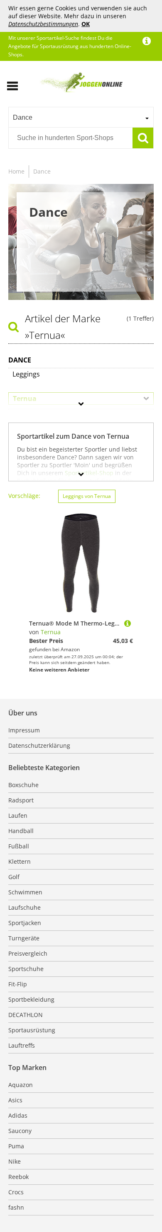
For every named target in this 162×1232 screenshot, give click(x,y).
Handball (21, 831)
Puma (16, 1146)
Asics (15, 1100)
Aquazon (20, 1085)
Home (16, 171)
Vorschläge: (24, 496)
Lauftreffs (21, 1045)
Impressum (24, 730)
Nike (14, 1161)
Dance (42, 171)
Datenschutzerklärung (39, 745)
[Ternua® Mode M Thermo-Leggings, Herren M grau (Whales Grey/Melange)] (127, 623)
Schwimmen (25, 892)
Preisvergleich (27, 953)
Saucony (20, 1131)
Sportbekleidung (31, 999)
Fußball (18, 846)
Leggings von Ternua (87, 496)
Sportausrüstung (31, 1030)
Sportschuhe (26, 969)
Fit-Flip (17, 984)
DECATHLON (25, 1015)
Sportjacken (24, 923)
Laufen (17, 815)
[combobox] (81, 117)
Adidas (17, 1115)
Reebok (18, 1177)
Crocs (16, 1192)
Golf (14, 877)
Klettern (19, 861)
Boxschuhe (23, 785)
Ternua (51, 632)
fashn (16, 1207)
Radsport (21, 800)
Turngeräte (23, 938)
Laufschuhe (24, 907)
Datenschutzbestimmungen (43, 24)
